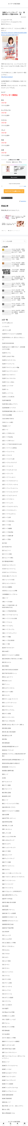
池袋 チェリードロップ (7, 197)
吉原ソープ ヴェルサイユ (9, 513)
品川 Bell (4, 543)
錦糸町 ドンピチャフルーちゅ (10, 1087)
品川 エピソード (6, 550)
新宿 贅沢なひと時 (7, 735)
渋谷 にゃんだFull (7, 939)
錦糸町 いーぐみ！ (7, 1069)
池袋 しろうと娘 (6, 833)
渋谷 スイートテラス (7, 972)
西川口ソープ (5, 1062)
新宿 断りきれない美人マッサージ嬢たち (13, 724)
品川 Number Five (7, 546)
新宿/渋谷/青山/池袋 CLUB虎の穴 (11, 763)
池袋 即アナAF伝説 (7, 898)
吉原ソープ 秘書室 (7, 528)
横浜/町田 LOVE (6, 796)
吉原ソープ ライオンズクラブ (10, 492)
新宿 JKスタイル (6, 662)
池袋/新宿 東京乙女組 (7, 924)
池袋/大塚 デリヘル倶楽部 (9, 913)
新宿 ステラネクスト (7, 706)
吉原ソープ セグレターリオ (9, 470)
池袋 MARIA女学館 (7, 821)
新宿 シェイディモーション (9, 702)
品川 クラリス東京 (7, 554)
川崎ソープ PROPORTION (9, 611)
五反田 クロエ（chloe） (8, 382)
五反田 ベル (5, 389)
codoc (25, 186)
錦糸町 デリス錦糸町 (7, 1084)
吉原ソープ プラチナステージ (10, 480)
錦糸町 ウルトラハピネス (9, 1076)
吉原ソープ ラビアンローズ (9, 495)
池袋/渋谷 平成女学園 (7, 928)
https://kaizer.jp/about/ (7, 77)
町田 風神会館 (6, 1030)
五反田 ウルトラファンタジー (10, 371)
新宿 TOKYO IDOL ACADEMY (10, 669)
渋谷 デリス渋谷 (6, 979)
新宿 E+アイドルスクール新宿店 (10, 655)
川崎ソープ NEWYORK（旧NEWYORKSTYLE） (9, 606)
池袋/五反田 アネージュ (8, 909)
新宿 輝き (4, 739)
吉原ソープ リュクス (7, 502)
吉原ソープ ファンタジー (9, 477)
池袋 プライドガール (7, 887)
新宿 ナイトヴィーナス (8, 717)
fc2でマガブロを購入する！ (13, 191)
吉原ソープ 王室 (6, 524)
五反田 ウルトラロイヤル (9, 378)
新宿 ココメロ (6, 695)
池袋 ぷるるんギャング (8, 840)
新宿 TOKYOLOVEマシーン (9, 673)
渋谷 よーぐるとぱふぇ (8, 946)
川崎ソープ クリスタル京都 (9, 618)
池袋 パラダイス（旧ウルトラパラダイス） (13, 876)
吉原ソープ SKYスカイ (8, 440)
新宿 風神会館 (6, 743)
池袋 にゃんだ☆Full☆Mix (9, 836)
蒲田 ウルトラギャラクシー (9, 1052)
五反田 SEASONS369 (8, 343)
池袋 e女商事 (5, 814)
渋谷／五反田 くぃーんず (9, 1019)
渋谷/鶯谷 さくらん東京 (8, 1016)
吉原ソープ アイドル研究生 (9, 448)
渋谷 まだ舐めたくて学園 (9, 942)
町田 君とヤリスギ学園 (8, 1026)
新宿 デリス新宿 (6, 713)
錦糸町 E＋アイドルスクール (10, 1065)
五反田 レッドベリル (7, 393)
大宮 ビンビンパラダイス (9, 583)
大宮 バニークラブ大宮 (8, 579)
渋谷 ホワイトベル (7, 994)
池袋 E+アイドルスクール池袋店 (10, 811)
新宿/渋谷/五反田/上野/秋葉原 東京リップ (13, 759)
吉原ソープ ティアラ (7, 473)
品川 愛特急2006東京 (7, 561)
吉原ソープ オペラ (7, 455)
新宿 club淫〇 (5, 651)
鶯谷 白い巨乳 (6, 1109)
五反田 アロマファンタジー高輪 (10, 367)
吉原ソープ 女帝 (6, 517)
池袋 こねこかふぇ (7, 829)
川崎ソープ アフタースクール (10, 614)
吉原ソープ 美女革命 (7, 532)
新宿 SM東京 (5, 666)
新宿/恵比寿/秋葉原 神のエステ (10, 746)
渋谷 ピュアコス (6, 990)
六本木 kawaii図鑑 (7, 415)
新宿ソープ (5, 774)
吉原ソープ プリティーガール (10, 484)
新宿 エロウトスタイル (8, 688)
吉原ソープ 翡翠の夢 (7, 535)
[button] (24, 241)
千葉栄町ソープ (6, 426)
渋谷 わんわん (6, 950)
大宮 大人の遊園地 (7, 587)
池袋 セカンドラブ (7, 854)
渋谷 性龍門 (5, 1008)
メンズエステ (5, 326)
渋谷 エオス (5, 957)
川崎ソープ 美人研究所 (8, 640)
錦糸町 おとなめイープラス (9, 1073)
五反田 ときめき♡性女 (8, 356)
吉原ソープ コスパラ (7, 466)
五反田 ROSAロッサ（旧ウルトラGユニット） (13, 338)
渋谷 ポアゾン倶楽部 (7, 997)
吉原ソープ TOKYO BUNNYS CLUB (12, 444)
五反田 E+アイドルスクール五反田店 (12, 333)
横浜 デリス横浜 (6, 785)
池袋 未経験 (5, 906)
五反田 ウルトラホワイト (9, 374)
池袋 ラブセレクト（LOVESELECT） (12, 891)
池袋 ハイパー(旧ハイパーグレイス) (11, 873)
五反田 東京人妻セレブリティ (10, 404)
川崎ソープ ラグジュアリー (9, 633)
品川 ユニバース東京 (7, 557)
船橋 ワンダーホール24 (8, 1045)
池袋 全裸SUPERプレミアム (9, 895)
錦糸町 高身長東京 (7, 1098)
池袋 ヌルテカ (6, 869)
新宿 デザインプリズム (8, 710)
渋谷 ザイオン (6, 968)
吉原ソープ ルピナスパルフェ (10, 506)
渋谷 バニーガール (7, 986)
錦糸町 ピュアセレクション (9, 1091)
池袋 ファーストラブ (7, 884)
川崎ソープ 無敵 (6, 636)
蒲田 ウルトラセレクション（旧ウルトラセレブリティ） (13, 1057)
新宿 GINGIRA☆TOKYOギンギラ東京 (12, 658)
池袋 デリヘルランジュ (8, 865)
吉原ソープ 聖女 (6, 539)
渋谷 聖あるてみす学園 (8, 1012)
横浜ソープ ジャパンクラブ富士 (10, 803)
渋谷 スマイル (6, 975)
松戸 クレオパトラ (7, 781)
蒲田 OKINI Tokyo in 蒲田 (8, 1048)
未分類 (4, 778)
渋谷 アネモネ (6, 953)
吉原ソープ (5, 429)
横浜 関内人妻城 (6, 792)
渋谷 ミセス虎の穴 (7, 1004)
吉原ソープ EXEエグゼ (8, 433)
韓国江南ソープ (6, 1102)
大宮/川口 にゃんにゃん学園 (9, 590)
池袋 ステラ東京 (6, 851)
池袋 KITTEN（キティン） (9, 818)
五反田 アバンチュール (8, 363)
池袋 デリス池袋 (6, 862)
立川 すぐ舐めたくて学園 (9, 1037)
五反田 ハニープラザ (7, 385)
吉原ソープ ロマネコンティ (9, 510)
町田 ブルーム (6, 1023)
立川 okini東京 (6, 1034)
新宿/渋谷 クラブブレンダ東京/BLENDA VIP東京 (14, 755)
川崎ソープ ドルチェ (7, 625)
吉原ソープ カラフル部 (8, 459)
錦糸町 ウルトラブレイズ (9, 1080)
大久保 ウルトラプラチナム (9, 572)
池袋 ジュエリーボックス (9, 847)
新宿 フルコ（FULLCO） (9, 721)
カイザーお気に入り (7, 322)
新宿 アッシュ (6, 684)
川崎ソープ (5, 598)
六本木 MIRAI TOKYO (8, 418)
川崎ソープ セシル (7, 622)
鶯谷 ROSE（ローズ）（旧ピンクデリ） (13, 1106)
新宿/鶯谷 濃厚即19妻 (8, 770)
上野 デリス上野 (6, 330)
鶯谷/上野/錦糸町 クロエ (8, 1113)
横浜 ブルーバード (7, 789)
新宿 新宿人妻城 (6, 728)
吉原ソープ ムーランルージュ (10, 488)
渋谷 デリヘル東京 (7, 983)
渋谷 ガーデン (6, 964)
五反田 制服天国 (6, 400)
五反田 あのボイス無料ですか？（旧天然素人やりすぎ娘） (13, 348)
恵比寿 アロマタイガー (8, 647)
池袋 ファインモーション (9, 880)
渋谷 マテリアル (6, 1001)
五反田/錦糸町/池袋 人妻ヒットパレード (12, 411)
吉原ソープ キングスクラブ (9, 462)
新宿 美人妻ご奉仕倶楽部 (9, 731)
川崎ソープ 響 (6, 644)
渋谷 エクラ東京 (6, 961)
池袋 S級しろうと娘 (7, 825)
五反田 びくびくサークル (9, 360)
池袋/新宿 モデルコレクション (10, 920)
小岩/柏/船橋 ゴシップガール (9, 594)
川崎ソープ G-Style (7, 601)
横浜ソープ (5, 800)
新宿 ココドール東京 (7, 691)
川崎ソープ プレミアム (8, 629)
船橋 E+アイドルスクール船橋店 (10, 1041)
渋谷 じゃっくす (6, 935)
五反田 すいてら (6, 352)
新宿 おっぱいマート (7, 677)
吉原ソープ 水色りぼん (8, 521)
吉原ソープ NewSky (7, 437)
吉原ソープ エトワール (8, 451)
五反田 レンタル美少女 (8, 396)
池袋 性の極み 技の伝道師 (9, 902)
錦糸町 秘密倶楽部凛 (7, 1094)
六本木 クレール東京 (7, 422)
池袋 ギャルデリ (6, 843)
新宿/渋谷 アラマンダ (7, 750)
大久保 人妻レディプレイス (9, 576)
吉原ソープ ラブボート (8, 499)
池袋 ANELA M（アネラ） (9, 807)
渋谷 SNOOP (5, 931)
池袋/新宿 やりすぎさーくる (9, 917)
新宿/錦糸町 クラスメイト (9, 767)
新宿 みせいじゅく (7, 680)
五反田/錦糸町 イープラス (9, 407)
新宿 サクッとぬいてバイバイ (10, 699)
